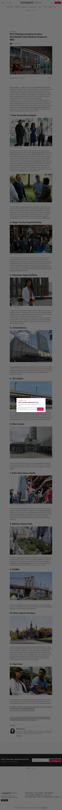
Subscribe (40, 409)
